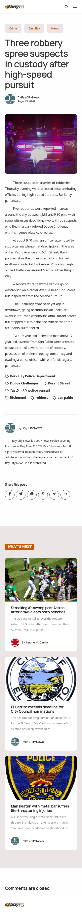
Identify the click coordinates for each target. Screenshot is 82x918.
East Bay (34, 28)
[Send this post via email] (65, 495)
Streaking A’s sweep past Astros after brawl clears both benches (38, 609)
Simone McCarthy (36, 642)
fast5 (14, 390)
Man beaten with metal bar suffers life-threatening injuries (40, 808)
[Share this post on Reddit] (32, 495)
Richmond (18, 397)
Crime (13, 28)
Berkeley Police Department (33, 376)
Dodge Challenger (24, 383)
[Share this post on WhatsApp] (43, 495)
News (55, 28)
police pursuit (39, 390)
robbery (42, 397)
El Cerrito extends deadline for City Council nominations (37, 709)
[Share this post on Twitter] (20, 495)
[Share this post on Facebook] (10, 495)
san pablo (65, 397)
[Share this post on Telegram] (54, 495)
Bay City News (30, 97)
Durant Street (59, 383)
